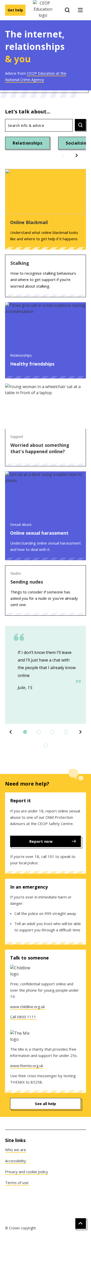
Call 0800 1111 (23, 1016)
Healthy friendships (32, 364)
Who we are (15, 1149)
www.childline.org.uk (27, 1006)
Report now (41, 841)
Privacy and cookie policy (26, 1171)
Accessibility (15, 1160)
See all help (45, 1103)
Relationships (27, 143)
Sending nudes (26, 582)
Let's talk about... (27, 111)
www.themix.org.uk (26, 1065)
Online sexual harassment (39, 533)
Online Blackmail (29, 222)
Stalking (19, 263)
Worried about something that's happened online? (39, 448)
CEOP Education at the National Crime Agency (35, 76)
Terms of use (17, 1182)
